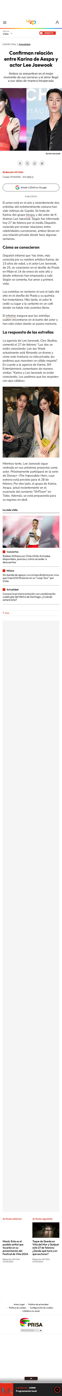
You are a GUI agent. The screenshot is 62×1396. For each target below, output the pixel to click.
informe (11, 316)
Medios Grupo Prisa (31, 1330)
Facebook (20, 163)
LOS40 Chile (31, 22)
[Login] (57, 22)
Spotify (44, 1274)
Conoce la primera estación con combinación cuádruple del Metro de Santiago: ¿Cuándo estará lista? (29, 597)
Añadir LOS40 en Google (34, 187)
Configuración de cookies (41, 1307)
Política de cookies (17, 1307)
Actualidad (24, 44)
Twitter (27, 163)
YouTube (24, 1274)
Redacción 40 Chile (13, 172)
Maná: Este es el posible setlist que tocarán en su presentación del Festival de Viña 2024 (15, 1248)
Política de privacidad (38, 1304)
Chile (6, 33)
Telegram (42, 163)
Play (57, 1390)
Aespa (30, 215)
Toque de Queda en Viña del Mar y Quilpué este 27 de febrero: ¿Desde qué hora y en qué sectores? (45, 1248)
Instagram (18, 1274)
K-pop (6, 612)
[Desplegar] (31, 1378)
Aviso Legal (19, 1304)
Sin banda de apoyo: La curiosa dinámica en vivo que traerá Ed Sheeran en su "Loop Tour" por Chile (31, 578)
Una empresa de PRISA (31, 1322)
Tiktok (11, 1274)
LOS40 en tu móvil (31, 1311)
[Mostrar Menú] (5, 22)
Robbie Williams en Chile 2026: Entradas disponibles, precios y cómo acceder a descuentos (26, 559)
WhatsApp (35, 163)
